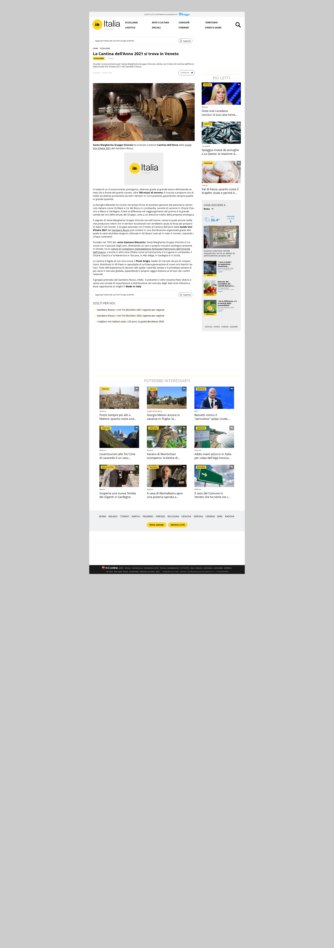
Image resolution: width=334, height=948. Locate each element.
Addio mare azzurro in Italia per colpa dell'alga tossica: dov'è (212, 457)
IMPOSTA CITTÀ (178, 525)
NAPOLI (136, 516)
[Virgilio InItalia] (106, 25)
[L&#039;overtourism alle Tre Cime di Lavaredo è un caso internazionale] (119, 437)
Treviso (111, 58)
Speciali (156, 27)
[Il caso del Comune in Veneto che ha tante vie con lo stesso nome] (214, 476)
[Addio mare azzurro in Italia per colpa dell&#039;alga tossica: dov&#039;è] (214, 437)
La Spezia (206, 146)
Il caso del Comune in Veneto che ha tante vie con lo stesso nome (212, 497)
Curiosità (184, 22)
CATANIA (210, 516)
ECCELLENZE (105, 48)
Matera (102, 411)
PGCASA (163, 568)
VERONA (198, 516)
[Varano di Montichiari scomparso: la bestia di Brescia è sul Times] (167, 437)
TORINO (124, 516)
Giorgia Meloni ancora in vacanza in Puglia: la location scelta (163, 418)
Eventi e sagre (213, 27)
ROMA (102, 516)
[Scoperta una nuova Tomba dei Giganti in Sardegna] (119, 476)
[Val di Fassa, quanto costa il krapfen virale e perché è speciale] (221, 172)
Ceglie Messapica (154, 411)
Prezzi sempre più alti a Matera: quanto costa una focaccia (116, 418)
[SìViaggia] (184, 14)
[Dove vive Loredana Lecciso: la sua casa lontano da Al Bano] (221, 93)
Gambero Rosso (120, 230)
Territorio (211, 22)
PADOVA (229, 516)
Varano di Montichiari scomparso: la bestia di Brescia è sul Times (162, 457)
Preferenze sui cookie (147, 571)
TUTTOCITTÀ (184, 568)
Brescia (150, 450)
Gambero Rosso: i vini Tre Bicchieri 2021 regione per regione (130, 309)
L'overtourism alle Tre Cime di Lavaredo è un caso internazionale (117, 457)
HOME (95, 48)
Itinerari (184, 27)
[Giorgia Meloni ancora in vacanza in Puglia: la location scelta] (167, 398)
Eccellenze (131, 22)
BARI (219, 516)
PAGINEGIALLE (137, 568)
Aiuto (158, 571)
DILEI (192, 568)
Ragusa (150, 489)
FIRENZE (160, 516)
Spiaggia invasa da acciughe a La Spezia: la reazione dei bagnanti (220, 153)
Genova (197, 450)
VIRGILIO (128, 568)
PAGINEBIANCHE (173, 568)
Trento (205, 185)
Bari (196, 411)
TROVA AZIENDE (156, 525)
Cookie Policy (134, 571)
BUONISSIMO (218, 568)
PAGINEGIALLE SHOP (151, 568)
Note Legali (118, 571)
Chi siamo (109, 571)
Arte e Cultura (160, 22)
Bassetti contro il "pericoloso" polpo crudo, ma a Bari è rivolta (211, 418)
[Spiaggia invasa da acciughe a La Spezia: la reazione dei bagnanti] (221, 133)
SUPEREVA (228, 568)
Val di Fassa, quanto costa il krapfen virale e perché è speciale (220, 192)
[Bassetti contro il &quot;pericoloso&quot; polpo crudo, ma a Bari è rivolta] (214, 398)
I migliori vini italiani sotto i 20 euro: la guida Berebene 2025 (130, 321)
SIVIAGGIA (199, 568)
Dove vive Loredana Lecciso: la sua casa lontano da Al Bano (220, 114)
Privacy (125, 571)
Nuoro (102, 489)
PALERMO (148, 516)
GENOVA (186, 516)
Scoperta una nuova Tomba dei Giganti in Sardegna (117, 495)
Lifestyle (130, 27)
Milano (205, 107)
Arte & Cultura (108, 467)
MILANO (113, 516)
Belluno (102, 450)
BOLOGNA (173, 516)
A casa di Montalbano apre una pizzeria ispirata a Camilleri (165, 497)
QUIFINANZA (208, 568)
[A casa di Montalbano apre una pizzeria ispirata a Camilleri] (167, 476)
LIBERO (121, 568)
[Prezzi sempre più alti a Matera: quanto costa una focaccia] (119, 398)
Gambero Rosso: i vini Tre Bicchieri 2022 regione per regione (130, 315)
